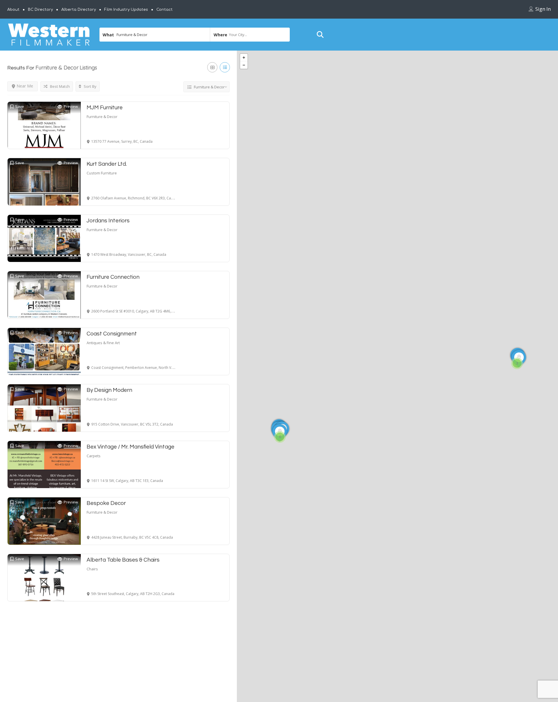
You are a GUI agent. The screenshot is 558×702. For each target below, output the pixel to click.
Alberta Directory (78, 10)
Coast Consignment (112, 334)
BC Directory (40, 10)
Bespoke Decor (106, 503)
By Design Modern (109, 390)
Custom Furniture (102, 173)
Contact (164, 10)
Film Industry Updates (126, 10)
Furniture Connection (113, 277)
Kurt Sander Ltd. (107, 164)
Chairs (92, 568)
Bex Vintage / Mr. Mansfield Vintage (130, 447)
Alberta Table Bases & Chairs (123, 560)
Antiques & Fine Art (103, 342)
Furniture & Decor (102, 116)
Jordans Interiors (108, 221)
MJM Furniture (105, 107)
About (13, 10)
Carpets (94, 455)
